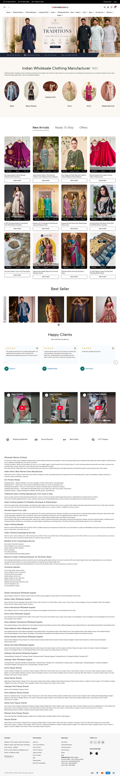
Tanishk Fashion (69, 708)
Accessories (99, 12)
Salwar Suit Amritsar (38, 650)
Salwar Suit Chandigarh (10, 650)
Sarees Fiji (17, 596)
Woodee (109, 671)
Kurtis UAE (72, 610)
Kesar (26, 689)
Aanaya (42, 726)
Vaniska (98, 671)
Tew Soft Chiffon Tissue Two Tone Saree (17, 271)
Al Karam (25, 708)
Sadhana (6, 697)
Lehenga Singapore (49, 656)
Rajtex (49, 681)
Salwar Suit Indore (45, 648)
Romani (50, 696)
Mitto (102, 673)
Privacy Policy (37, 747)
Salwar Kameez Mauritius (82, 640)
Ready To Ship (64, 127)
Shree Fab (7, 716)
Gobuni (113, 681)
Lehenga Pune (50, 662)
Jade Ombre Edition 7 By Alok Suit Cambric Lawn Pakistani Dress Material (45, 176)
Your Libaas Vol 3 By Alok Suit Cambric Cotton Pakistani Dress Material (73, 176)
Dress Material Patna (77, 631)
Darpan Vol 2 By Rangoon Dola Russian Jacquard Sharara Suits (45, 224)
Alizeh (53, 671)
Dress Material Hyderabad (25, 631)
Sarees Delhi (28, 602)
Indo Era (46, 673)
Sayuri (14, 706)
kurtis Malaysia (8, 610)
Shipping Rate (37, 760)
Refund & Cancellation (39, 763)
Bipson (60, 696)
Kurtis (53, 12)
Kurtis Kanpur (68, 617)
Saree (8, 12)
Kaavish (92, 708)
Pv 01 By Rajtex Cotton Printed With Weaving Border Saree (101, 272)
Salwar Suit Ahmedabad (25, 650)
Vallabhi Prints (19, 726)
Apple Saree (7, 681)
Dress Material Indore (52, 631)
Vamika (25, 675)
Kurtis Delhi (27, 617)
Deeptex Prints (26, 722)
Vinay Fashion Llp (110, 706)
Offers (83, 127)
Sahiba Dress (48, 706)
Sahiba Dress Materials (98, 696)
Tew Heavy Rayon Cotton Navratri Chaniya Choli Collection (15, 176)
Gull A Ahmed (58, 697)
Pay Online (64, 742)
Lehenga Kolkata (32, 664)
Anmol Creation (95, 681)
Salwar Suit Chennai (62, 650)
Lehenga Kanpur (78, 662)
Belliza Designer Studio (10, 710)
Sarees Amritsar (8, 604)
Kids (84, 12)
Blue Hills (83, 673)
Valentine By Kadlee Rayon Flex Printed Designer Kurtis (45, 272)
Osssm (71, 673)
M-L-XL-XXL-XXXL (17, 216)
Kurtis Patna (51, 617)
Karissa (34, 673)
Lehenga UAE (83, 656)
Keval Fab (13, 716)
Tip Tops (111, 673)
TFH (102, 681)
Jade (92, 697)
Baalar (111, 696)
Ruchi (58, 683)
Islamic (77, 12)
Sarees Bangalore (81, 602)
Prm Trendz (32, 697)
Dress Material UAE (108, 625)
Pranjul (30, 696)
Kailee (31, 671)
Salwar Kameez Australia (52, 640)
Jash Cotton (43, 696)
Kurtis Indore (35, 617)
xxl (47, 216)
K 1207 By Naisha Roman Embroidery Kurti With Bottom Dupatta (16, 224)
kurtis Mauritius (52, 610)
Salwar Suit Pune (56, 648)
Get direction (8, 756)
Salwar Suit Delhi (34, 648)
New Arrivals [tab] (41, 127)
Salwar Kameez (18, 12)
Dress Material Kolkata (72, 633)
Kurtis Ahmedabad (99, 617)
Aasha (44, 716)
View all (94, 68)
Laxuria (106, 724)
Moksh (6, 673)
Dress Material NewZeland (95, 625)
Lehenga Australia (38, 656)
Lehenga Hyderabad (20, 662)
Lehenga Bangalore (89, 662)
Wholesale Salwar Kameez (11, 488)
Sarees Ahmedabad (104, 602)
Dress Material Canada (36, 625)
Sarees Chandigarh (92, 602)
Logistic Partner (37, 752)
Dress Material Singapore (65, 625)
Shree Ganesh (8, 699)
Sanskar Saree (42, 681)
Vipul (62, 683)
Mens (90, 12)
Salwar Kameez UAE (10, 641)
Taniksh (6, 671)
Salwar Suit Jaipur (78, 648)
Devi (90, 671)
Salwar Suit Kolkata (50, 650)
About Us (35, 742)
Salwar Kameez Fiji (24, 640)
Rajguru (6, 726)
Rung (106, 673)
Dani (63, 706)
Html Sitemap (65, 750)
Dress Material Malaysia (11, 625)
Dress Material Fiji (24, 625)
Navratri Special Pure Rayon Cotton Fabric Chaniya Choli (101, 176)
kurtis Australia (33, 610)
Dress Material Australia (50, 625)
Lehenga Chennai (43, 664)
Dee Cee (58, 671)
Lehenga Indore (40, 662)
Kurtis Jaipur (59, 617)
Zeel (10, 689)
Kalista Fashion (16, 681)
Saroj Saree (34, 681)
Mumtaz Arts (8, 708)
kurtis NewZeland (63, 610)
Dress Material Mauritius (80, 625)
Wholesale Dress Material (11, 486)
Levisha (74, 696)
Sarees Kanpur (71, 602)
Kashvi (54, 683)
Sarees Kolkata (18, 604)
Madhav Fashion (23, 697)
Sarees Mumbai (8, 602)
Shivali (20, 675)
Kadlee (17, 673)
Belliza (55, 696)
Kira (50, 683)
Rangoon (36, 671)
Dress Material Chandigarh (26, 633)
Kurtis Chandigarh (88, 617)
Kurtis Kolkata (8, 619)
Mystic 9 (89, 673)
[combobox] (6, 7)
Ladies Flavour (66, 671)
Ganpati (45, 697)
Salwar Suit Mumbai (9, 648)
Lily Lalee (11, 673)
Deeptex (103, 671)
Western (109, 12)
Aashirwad (25, 706)
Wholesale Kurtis (9, 485)
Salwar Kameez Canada (37, 640)
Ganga (106, 696)
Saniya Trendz (85, 708)
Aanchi (110, 724)
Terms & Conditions (38, 744)
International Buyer (66, 744)
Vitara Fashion (75, 671)
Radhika (12, 671)
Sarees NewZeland (67, 596)
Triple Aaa (39, 697)
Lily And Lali (84, 722)
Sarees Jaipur (62, 602)
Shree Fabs (33, 708)
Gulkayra (31, 706)
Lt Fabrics (87, 681)
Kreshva (12, 726)
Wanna (55, 673)
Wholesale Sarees (9, 483)
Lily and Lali (96, 673)
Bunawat (67, 681)
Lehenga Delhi (31, 662)
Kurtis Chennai (17, 619)
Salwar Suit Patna (67, 648)
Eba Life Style (44, 710)
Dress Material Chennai (86, 633)
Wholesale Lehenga (9, 490)
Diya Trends (47, 671)
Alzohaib (27, 710)
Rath (58, 681)
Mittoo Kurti (84, 724)
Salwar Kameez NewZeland (98, 640)
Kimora (93, 706)
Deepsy (51, 697)
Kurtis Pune (43, 617)
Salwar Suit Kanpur (89, 648)
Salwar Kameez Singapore (67, 640)
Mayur (18, 696)
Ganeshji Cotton (86, 696)
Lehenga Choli (43, 12)
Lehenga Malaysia (9, 656)
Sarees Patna (53, 602)
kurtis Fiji (16, 610)
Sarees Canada (25, 596)
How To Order (37, 755)
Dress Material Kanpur (103, 631)
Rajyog (62, 681)
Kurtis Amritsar (110, 617)
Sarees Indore (37, 602)
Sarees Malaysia (8, 596)
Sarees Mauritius (56, 596)
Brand (63, 752)
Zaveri (51, 710)
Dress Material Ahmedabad (43, 633)
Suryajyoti (24, 696)
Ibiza (54, 706)
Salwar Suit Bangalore (101, 648)
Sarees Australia (35, 596)
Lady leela (77, 722)
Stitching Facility (66, 747)
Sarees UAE (76, 596)
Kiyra (26, 683)
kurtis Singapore (42, 610)
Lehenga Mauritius (61, 656)
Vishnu (26, 726)
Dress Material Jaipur (90, 631)
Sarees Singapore (45, 596)
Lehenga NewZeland (73, 656)
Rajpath (54, 681)
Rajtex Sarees (8, 722)
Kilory (74, 706)
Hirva (50, 673)
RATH (33, 724)
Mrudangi (40, 673)
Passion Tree (84, 671)
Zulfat (105, 697)
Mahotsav (107, 681)
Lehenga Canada (27, 656)
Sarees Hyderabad (19, 602)
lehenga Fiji (18, 656)
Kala (70, 696)
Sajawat (19, 706)
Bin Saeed (65, 697)
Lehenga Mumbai (9, 662)
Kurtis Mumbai (8, 617)
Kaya (93, 671)
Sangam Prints (26, 681)
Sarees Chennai (28, 604)
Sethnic (81, 681)
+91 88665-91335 (14, 752)
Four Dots (56, 708)
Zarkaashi (31, 683)
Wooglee (60, 673)
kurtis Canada (24, 610)
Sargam (59, 706)
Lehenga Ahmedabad (10, 664)
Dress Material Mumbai (10, 631)
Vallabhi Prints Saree (11, 683)
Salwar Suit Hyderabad (23, 648)
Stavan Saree (74, 681)
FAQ (34, 758)
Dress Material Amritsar (58, 633)
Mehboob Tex (100, 706)
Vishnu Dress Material (75, 697)
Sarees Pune (45, 602)
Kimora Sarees (44, 683)
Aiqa (71, 706)
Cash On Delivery (38, 750)
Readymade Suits (63, 12)
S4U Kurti (39, 724)
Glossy (96, 697)
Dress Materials (31, 12)
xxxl (52, 216)
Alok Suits (7, 696)
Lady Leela (77, 673)
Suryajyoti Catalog (37, 722)
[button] (4, 52)
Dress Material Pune (65, 631)
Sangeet (95, 724)
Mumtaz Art (36, 696)
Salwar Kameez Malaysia (11, 640)
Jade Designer (65, 716)
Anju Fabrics (13, 675)
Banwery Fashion (41, 708)
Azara (78, 696)
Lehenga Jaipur (68, 662)
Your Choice (7, 706)
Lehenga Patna (59, 662)
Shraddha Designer (22, 716)
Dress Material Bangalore (11, 633)
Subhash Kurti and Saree (22, 671)
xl (43, 216)
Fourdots (36, 710)
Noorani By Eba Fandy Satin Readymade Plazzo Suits (74, 224)
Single (59, 15)
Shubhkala (15, 689)
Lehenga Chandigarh (101, 662)
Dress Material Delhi (39, 631)
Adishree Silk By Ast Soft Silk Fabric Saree (72, 272)
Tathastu (21, 689)
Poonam (28, 673)
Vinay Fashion (14, 697)
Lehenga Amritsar (22, 664)
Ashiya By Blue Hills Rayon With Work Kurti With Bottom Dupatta (102, 224)
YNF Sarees (21, 683)
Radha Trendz (56, 716)
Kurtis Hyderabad (18, 617)
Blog (62, 755)
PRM (41, 671)
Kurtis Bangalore (77, 617)
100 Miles (22, 673)
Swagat (42, 706)
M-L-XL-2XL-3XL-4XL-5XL (102, 216)
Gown (72, 12)
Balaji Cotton (86, 697)
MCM (101, 697)
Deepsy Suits (86, 706)
